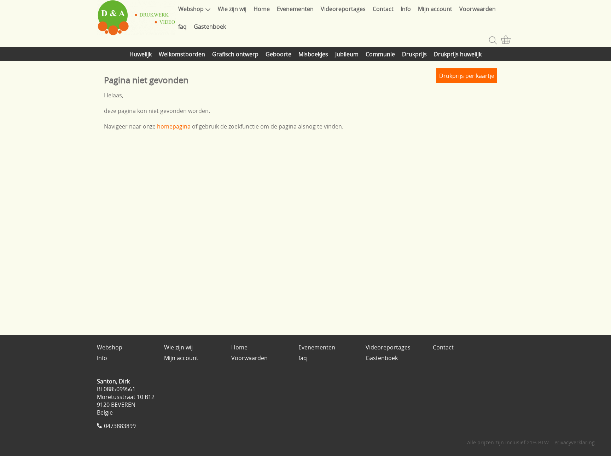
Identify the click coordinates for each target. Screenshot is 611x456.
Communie (380, 54)
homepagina (174, 126)
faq (182, 26)
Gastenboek (210, 26)
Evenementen (295, 9)
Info (406, 9)
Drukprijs (414, 54)
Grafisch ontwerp (235, 54)
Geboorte (278, 54)
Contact (383, 9)
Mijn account (435, 9)
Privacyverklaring (574, 442)
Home (262, 9)
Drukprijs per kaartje (466, 76)
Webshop (191, 9)
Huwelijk (140, 54)
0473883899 (120, 426)
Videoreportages (343, 9)
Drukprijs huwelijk (458, 54)
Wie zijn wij (232, 9)
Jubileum (347, 54)
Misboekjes (313, 54)
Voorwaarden (477, 9)
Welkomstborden (182, 54)
